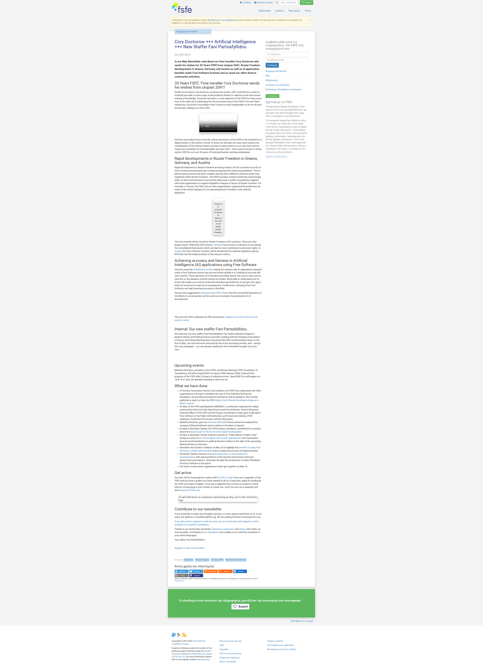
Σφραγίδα (223, 649)
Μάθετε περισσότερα (276, 156)
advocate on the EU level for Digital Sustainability (217, 432)
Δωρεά (308, 2)
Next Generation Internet (236, 560)
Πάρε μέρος (294, 10)
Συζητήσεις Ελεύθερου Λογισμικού (283, 89)
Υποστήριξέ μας (272, 96)
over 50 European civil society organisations (220, 438)
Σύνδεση (246, 2)
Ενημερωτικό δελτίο (187, 31)
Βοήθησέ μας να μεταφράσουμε (222, 20)
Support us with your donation (189, 548)
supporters (228, 529)
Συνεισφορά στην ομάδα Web (280, 645)
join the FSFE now (191, 490)
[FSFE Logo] (182, 7)
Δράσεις (279, 10)
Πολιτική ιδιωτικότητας (230, 653)
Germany (218, 245)
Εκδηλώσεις (272, 80)
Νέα (268, 75)
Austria (178, 251)
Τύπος (308, 10)
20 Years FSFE (217, 560)
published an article (203, 269)
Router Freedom (202, 560)
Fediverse (182, 571)
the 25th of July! (225, 477)
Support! (197, 575)
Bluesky (197, 571)
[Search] (277, 2)
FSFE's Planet (222, 293)
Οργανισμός (265, 10)
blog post (207, 293)
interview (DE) (214, 422)
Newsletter (188, 560)
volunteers (216, 529)
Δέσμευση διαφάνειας (229, 657)
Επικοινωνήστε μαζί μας (230, 641)
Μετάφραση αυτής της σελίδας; (281, 649)
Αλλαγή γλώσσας (264, 2)
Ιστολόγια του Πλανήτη (277, 85)
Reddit (226, 571)
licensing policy (203, 659)
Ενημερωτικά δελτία (276, 71)
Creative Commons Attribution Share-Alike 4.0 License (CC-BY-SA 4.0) (192, 654)
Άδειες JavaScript (227, 661)
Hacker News (211, 571)
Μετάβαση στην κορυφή (302, 621)
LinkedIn (241, 571)
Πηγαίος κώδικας (275, 641)
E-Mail (182, 575)
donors (242, 529)
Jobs (221, 645)
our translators (211, 532)
